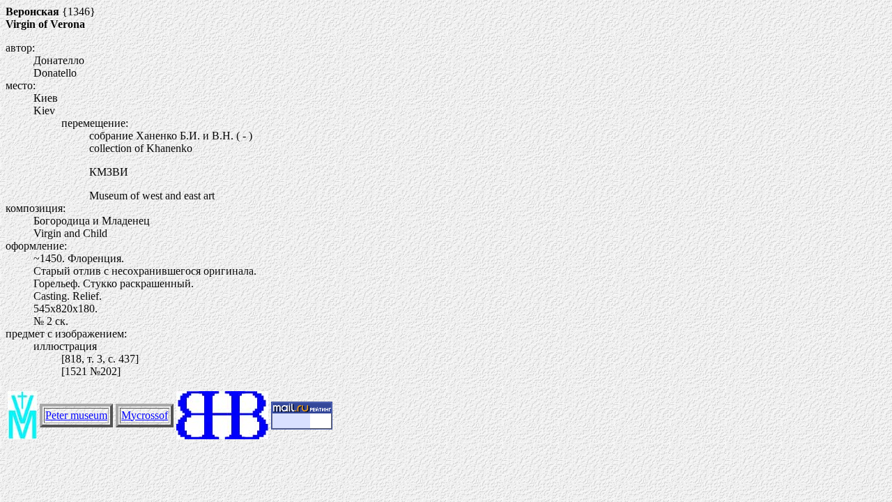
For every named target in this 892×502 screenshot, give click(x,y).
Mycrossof (144, 415)
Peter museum (76, 415)
